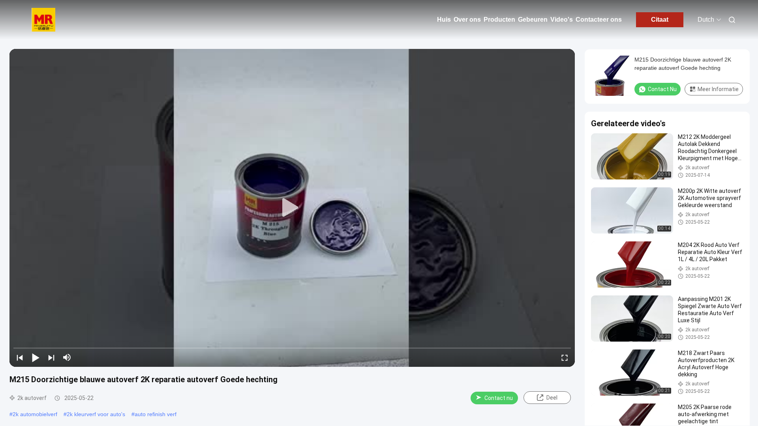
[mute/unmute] (67, 357)
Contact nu (498, 398)
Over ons (467, 19)
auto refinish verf (155, 414)
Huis (444, 19)
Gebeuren (533, 19)
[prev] (20, 357)
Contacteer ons (599, 19)
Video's (561, 19)
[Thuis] (43, 20)
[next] (51, 357)
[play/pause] (35, 357)
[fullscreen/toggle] (564, 357)
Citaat (659, 19)
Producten (499, 19)
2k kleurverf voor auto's (96, 414)
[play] (292, 208)
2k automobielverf (35, 414)
